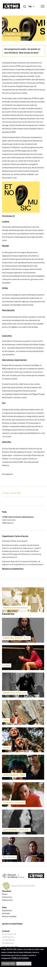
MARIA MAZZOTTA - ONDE (14, 775)
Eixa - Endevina (9, 857)
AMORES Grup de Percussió (14, 693)
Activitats (6, 913)
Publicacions (7, 900)
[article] (23, 599)
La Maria (6, 665)
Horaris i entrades (9, 916)
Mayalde (6, 748)
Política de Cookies (20, 958)
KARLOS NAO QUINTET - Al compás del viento (17, 638)
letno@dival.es (8, 943)
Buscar (24, 6)
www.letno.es (11, 557)
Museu (4, 894)
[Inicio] (11, 7)
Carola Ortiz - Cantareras (14, 802)
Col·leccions (7, 897)
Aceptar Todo (8, 964)
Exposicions (7, 910)
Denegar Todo (23, 964)
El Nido (6, 720)
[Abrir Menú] (42, 6)
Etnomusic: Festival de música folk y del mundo (17, 608)
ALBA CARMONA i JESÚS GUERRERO (17, 830)
